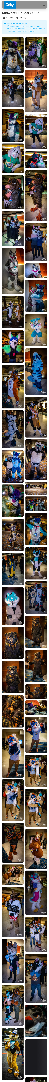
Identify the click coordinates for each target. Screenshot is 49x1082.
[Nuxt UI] (10, 5)
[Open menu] (44, 5)
